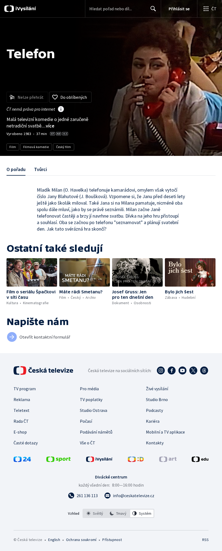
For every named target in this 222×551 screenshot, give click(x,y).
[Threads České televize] (204, 370)
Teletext (22, 410)
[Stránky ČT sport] (58, 460)
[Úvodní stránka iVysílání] (25, 8)
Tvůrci (40, 169)
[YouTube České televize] (182, 370)
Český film (63, 147)
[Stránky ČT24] (22, 460)
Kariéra (152, 421)
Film (12, 147)
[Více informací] (61, 109)
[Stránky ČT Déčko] (136, 460)
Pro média (89, 388)
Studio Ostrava (93, 410)
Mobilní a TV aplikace (165, 432)
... (48, 126)
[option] (94, 513)
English (54, 539)
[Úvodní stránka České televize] (44, 370)
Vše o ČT (87, 442)
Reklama (22, 399)
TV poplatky (91, 399)
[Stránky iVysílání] (99, 460)
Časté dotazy (26, 442)
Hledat (153, 8)
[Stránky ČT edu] (200, 460)
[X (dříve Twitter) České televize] (193, 370)
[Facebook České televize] (171, 370)
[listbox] (118, 513)
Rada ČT (21, 421)
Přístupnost (112, 539)
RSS (205, 539)
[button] (31, 272)
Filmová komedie (36, 147)
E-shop (20, 432)
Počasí (86, 421)
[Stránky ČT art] (168, 460)
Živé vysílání (157, 388)
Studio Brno (157, 399)
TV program (25, 388)
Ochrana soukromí (81, 539)
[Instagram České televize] (160, 370)
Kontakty (155, 442)
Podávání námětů (96, 432)
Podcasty (154, 410)
